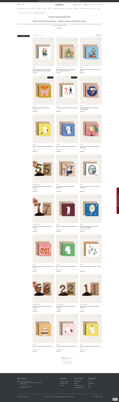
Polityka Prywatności (78, 385)
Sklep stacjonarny (78, 381)
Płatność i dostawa (64, 381)
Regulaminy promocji (60, 396)
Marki (89, 385)
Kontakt (75, 383)
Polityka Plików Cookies (79, 387)
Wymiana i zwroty (63, 383)
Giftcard (90, 381)
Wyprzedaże (91, 383)
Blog (89, 387)
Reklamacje (62, 385)
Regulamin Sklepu (70, 396)
